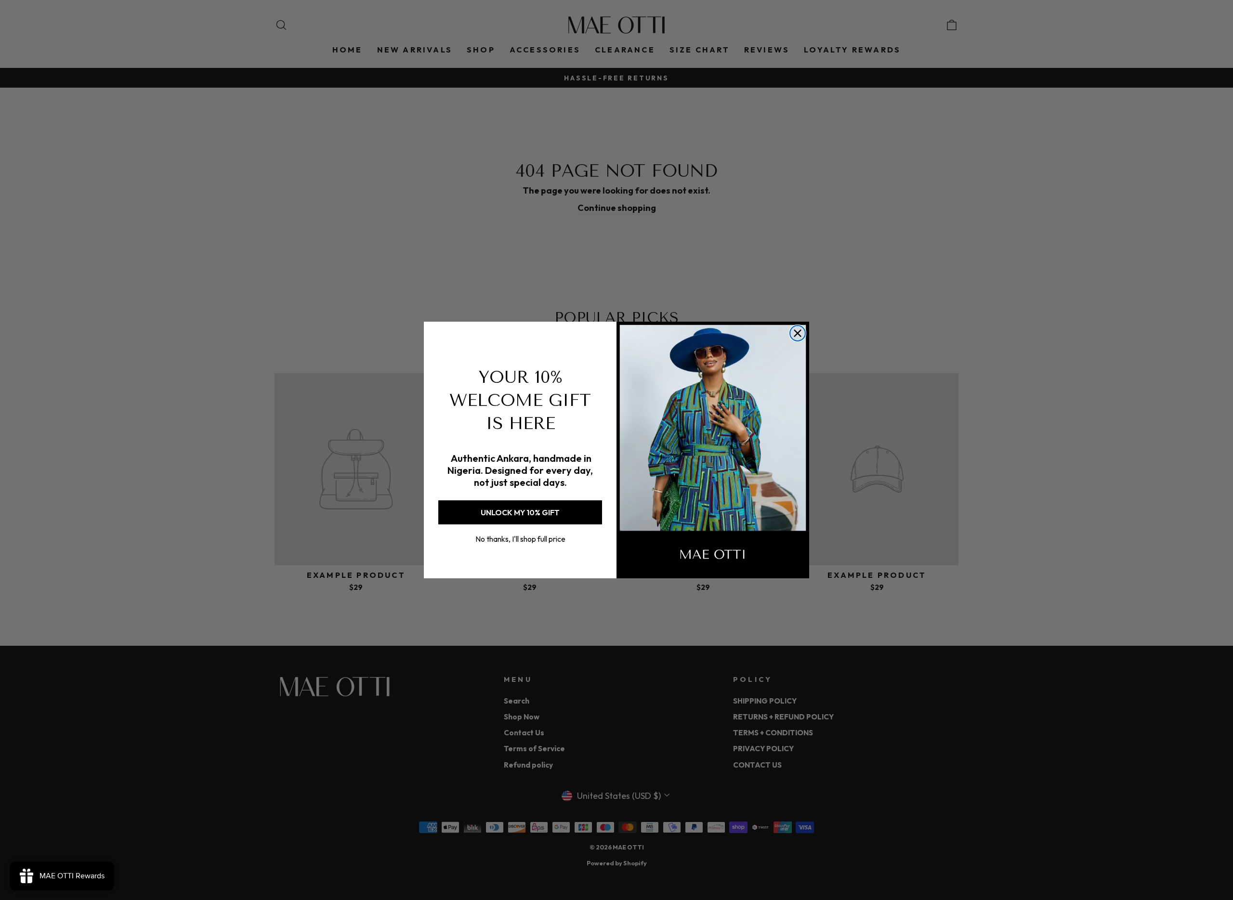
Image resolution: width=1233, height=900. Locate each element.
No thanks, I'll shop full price (520, 539)
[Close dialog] (797, 333)
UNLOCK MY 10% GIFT (520, 512)
